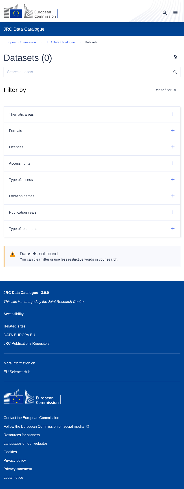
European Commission (20, 42)
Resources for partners (22, 435)
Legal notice (13, 477)
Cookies (10, 452)
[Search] (175, 72)
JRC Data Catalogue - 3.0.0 (26, 293)
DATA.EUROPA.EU (19, 335)
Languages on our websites (26, 443)
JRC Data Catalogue (60, 42)
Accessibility (14, 314)
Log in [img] (165, 13)
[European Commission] (34, 11)
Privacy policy (15, 460)
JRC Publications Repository (27, 343)
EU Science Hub (17, 372)
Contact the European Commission (31, 418)
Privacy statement (18, 469)
